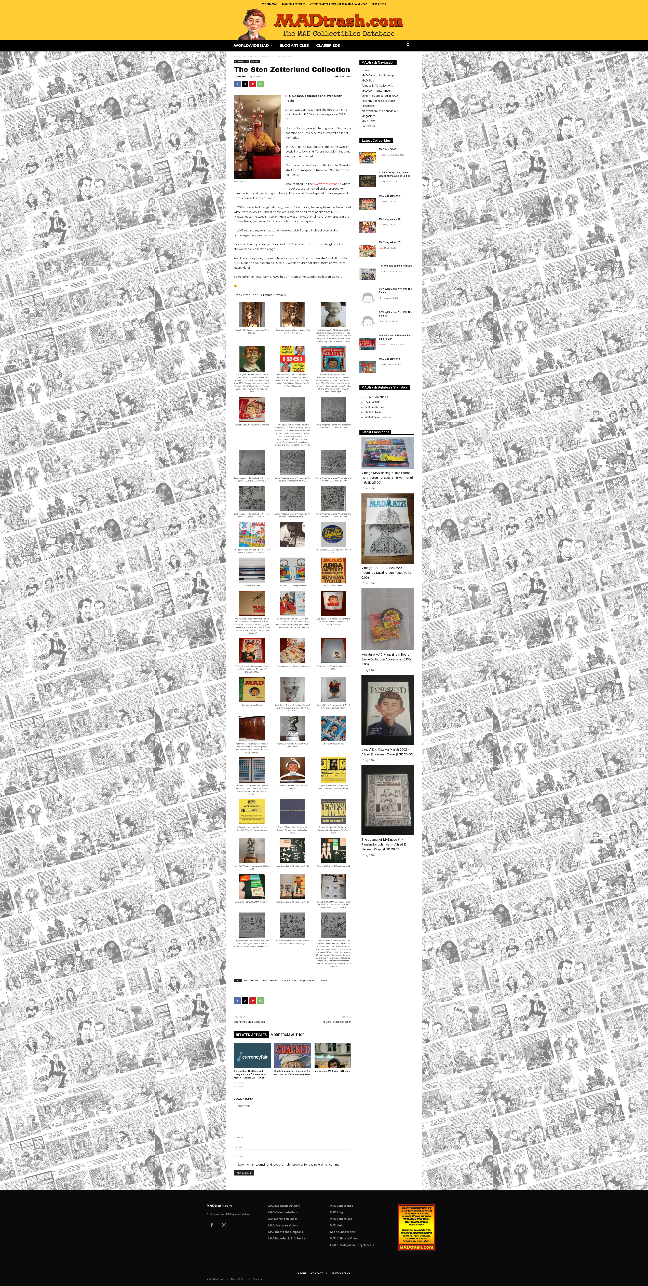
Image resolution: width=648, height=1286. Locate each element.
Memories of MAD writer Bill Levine (332, 1071)
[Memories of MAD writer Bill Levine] (333, 1055)
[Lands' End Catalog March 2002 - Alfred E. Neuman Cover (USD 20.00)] (387, 710)
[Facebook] (237, 84)
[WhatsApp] (260, 84)
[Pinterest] (252, 84)
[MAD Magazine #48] (367, 227)
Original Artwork (288, 980)
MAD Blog (367, 80)
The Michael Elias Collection (249, 1021)
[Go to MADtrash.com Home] (324, 24)
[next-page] (241, 1084)
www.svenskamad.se (327, 184)
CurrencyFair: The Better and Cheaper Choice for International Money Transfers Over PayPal (250, 1074)
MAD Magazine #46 (389, 358)
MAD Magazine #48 (389, 219)
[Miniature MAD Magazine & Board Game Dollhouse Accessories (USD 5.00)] (387, 619)
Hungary (383, 155)
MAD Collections (251, 56)
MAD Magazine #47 (389, 242)
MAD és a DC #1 (387, 149)
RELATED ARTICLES (251, 1035)
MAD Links (368, 121)
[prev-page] (236, 1084)
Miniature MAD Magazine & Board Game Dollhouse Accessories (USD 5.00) (386, 659)
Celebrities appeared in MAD (379, 96)
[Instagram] (224, 1225)
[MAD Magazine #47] (367, 251)
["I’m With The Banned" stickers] (367, 274)
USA (381, 181)
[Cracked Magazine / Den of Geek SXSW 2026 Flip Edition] (367, 181)
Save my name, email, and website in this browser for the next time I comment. (290, 1164)
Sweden (323, 980)
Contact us (368, 126)
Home (237, 56)
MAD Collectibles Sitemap (377, 75)
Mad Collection (270, 980)
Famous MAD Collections (377, 85)
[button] (408, 45)
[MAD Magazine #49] (367, 204)
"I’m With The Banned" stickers (395, 265)
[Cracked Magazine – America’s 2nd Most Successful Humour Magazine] (292, 1055)
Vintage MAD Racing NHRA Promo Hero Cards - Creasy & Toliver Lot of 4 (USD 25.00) (387, 478)
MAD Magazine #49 (389, 196)
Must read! (255, 61)
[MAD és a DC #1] (367, 157)
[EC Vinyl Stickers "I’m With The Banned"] (367, 297)
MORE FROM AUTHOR (288, 1035)
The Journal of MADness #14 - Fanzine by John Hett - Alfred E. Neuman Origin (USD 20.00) (383, 844)
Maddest (241, 76)
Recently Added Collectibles (378, 101)
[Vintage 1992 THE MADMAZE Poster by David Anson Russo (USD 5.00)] (387, 528)
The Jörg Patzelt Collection (336, 1021)
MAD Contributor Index (376, 90)
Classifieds (368, 106)
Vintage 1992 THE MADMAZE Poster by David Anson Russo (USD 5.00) (386, 572)
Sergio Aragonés (308, 980)
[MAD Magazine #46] (367, 367)
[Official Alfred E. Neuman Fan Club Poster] (367, 344)
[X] (245, 84)
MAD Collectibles (252, 980)
